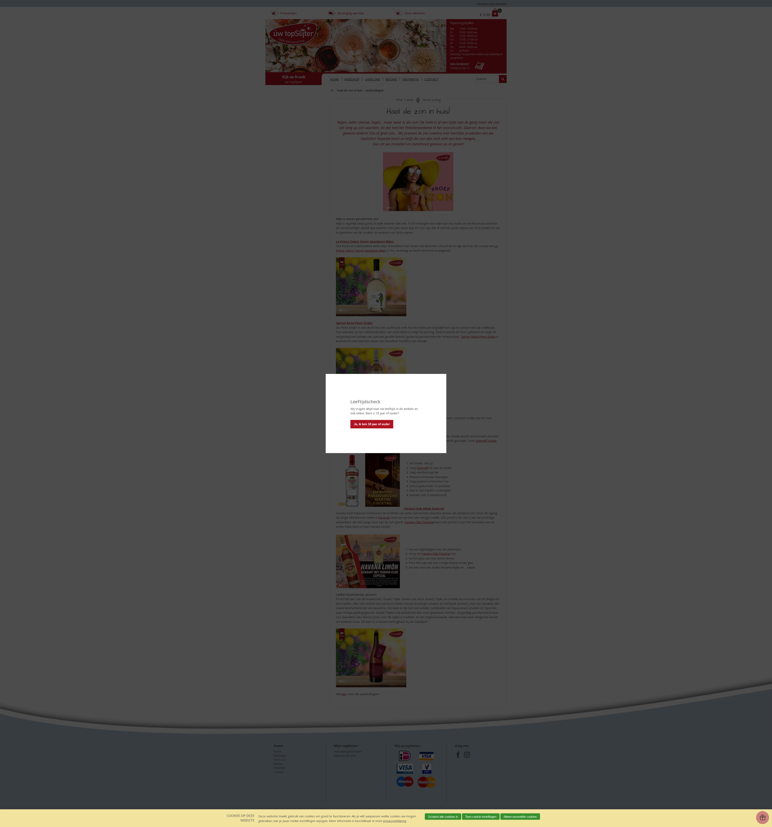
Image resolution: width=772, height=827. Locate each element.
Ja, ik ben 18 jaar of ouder (372, 424)
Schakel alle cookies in (443, 816)
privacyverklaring (394, 821)
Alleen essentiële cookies (520, 816)
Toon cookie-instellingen (480, 816)
